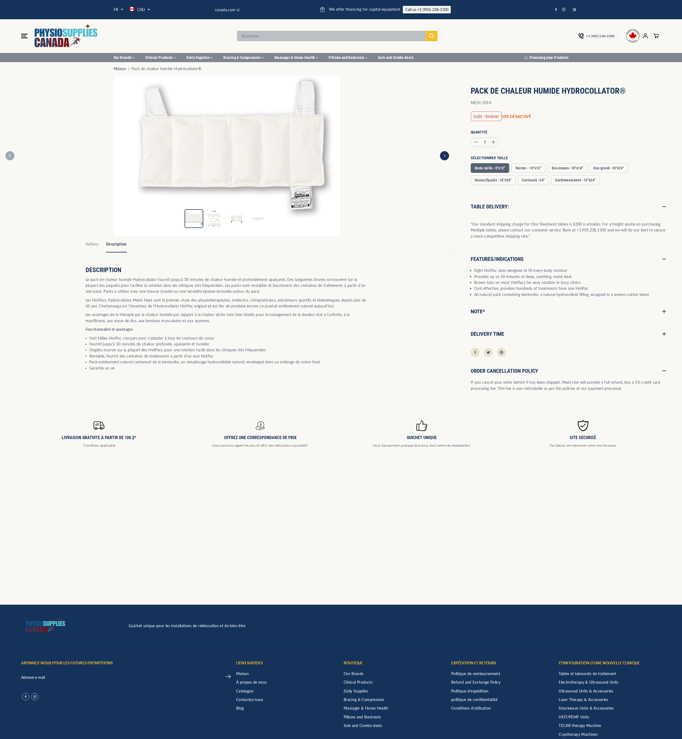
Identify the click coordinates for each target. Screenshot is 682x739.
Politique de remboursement (475, 673)
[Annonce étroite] (574, 9)
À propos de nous (251, 682)
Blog (240, 708)
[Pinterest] (501, 352)
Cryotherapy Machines (578, 734)
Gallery (92, 244)
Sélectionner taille (489, 158)
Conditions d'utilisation (471, 708)
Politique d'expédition (470, 691)
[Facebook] (556, 9)
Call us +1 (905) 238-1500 (378, 9)
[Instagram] (564, 9)
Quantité (479, 132)
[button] (24, 36)
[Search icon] (432, 36)
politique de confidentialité (474, 699)
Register (492, 116)
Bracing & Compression (242, 57)
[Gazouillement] (488, 352)
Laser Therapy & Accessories (583, 699)
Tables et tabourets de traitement (587, 673)
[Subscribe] (228, 677)
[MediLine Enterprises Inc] (66, 36)
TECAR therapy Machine (580, 725)
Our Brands (123, 57)
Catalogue (244, 691)
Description (116, 244)
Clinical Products (159, 57)
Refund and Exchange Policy (475, 682)
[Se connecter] (645, 36)
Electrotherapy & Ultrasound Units (589, 682)
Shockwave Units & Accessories (586, 708)
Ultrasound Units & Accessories (586, 691)
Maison (120, 68)
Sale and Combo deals (395, 57)
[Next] (444, 155)
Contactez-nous (249, 699)
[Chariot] (656, 36)
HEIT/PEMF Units (574, 717)
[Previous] (9, 155)
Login (477, 116)
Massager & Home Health (295, 57)
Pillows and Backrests (347, 57)
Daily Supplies (198, 57)
